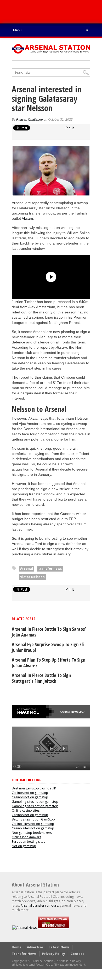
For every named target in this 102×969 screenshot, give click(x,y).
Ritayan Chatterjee (29, 119)
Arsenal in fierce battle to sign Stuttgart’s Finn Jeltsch (41, 678)
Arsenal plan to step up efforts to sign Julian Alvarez (48, 662)
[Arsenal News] (24, 927)
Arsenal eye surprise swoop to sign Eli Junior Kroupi (48, 647)
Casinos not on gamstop (30, 792)
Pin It (69, 128)
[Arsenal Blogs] (53, 927)
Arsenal (26, 568)
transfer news (50, 568)
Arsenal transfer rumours (39, 905)
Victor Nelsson (32, 577)
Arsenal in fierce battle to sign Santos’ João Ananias (49, 632)
